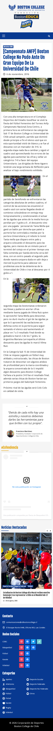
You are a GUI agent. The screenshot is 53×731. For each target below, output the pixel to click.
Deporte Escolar (8, 586)
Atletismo (10, 684)
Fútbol (8, 693)
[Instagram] (21, 642)
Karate (8, 703)
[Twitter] (33, 642)
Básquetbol (10, 689)
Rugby (8, 708)
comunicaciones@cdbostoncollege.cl (21, 622)
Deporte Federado (20, 586)
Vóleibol (30, 586)
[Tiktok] (39, 642)
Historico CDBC (8, 47)
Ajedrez (9, 679)
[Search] (49, 36)
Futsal (8, 698)
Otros (32, 693)
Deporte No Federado (39, 689)
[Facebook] (27, 642)
